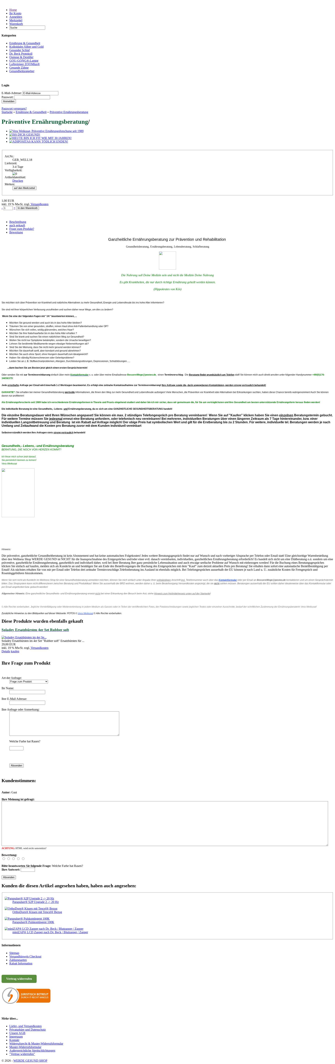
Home (13, 9)
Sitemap (14, 953)
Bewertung (16, 232)
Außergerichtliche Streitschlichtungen (32, 1050)
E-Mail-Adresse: (12, 93)
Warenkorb (16, 23)
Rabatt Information (20, 963)
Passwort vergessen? (14, 108)
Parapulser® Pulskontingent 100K (33, 922)
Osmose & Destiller (21, 57)
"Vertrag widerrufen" (22, 1054)
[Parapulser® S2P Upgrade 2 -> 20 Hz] (29, 898)
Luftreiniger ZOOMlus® (24, 64)
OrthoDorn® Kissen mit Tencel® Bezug (37, 912)
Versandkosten (39, 204)
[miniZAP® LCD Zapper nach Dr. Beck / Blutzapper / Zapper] (44, 928)
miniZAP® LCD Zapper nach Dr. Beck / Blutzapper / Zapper (50, 932)
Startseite (7, 112)
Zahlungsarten (18, 960)
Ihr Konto (15, 13)
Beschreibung (17, 221)
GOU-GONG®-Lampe (23, 60)
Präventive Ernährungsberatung (69, 112)
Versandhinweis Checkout (25, 956)
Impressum (16, 1036)
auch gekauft (17, 225)
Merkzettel (15, 20)
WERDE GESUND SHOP (30, 1060)
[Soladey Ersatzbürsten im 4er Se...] (24, 637)
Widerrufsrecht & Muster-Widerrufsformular (36, 1043)
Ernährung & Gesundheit (24, 43)
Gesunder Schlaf (19, 50)
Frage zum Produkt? (21, 228)
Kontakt (14, 1040)
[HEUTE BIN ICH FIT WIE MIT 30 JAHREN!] (40, 138)
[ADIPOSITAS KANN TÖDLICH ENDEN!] (38, 141)
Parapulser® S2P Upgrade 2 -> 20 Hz (35, 902)
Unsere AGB (17, 1033)
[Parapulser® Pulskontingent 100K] (27, 918)
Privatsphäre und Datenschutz (27, 1029)
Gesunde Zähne (19, 67)
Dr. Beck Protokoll (20, 53)
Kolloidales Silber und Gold (26, 46)
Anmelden (15, 16)
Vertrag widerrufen (19, 978)
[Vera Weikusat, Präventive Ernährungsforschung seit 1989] (46, 131)
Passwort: (7, 97)
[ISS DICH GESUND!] (24, 134)
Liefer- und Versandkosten (25, 1026)
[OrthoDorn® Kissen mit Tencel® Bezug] (31, 908)
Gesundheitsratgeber (21, 71)
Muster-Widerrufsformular (25, 1047)
